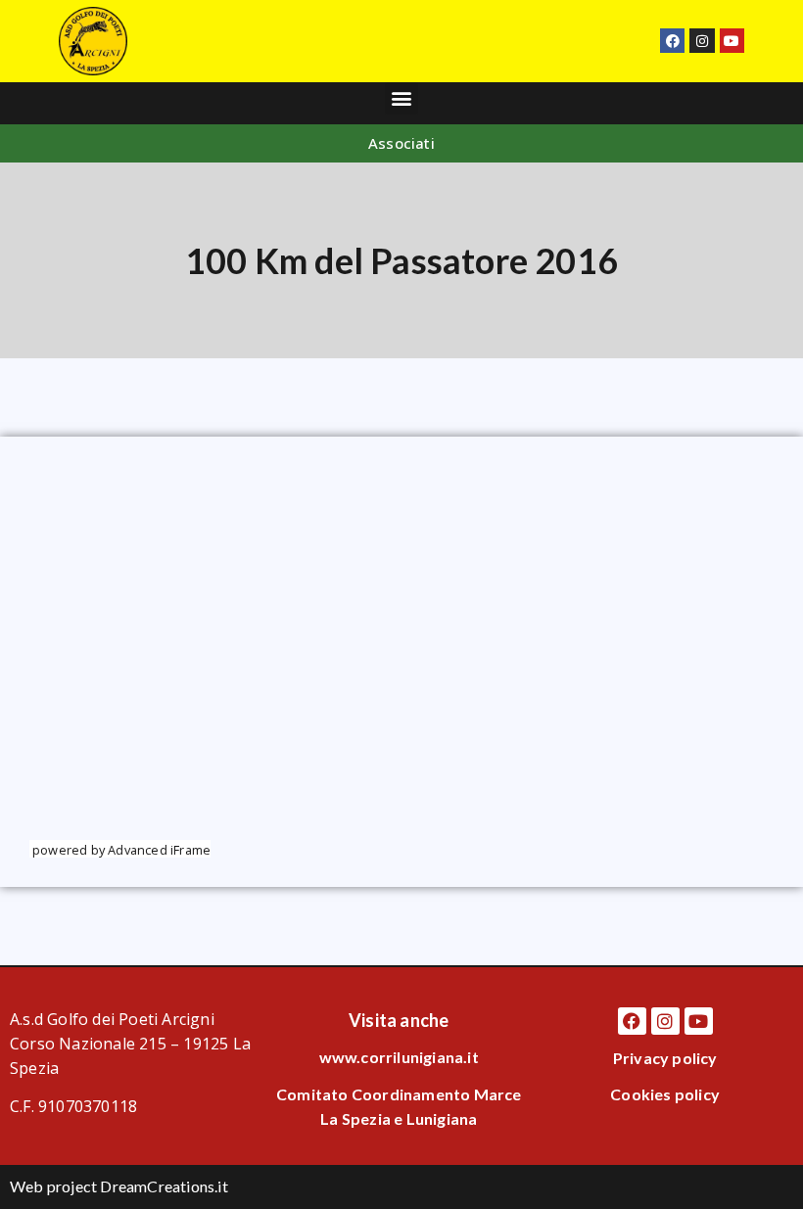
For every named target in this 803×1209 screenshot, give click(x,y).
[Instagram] (701, 40)
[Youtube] (732, 40)
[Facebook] (672, 40)
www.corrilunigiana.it (399, 1056)
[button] (401, 98)
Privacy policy (665, 1057)
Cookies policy (665, 1094)
